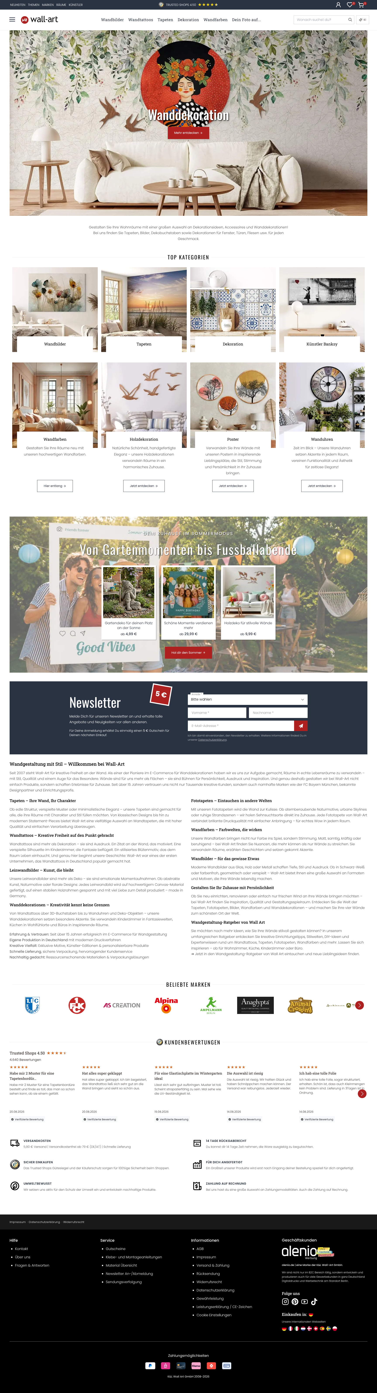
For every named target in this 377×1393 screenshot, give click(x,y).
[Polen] (334, 1328)
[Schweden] (328, 1328)
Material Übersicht (121, 1265)
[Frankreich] (290, 1328)
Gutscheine (115, 1248)
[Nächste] (359, 1005)
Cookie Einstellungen (214, 1315)
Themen (33, 5)
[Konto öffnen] (338, 5)
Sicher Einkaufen (38, 1162)
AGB (200, 1248)
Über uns (22, 1257)
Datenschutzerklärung (212, 740)
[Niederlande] (303, 1328)
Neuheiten (18, 5)
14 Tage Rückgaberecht (226, 1141)
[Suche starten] (350, 19)
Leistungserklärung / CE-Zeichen (224, 1306)
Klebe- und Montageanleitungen (134, 1257)
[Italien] (297, 1328)
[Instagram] (285, 1301)
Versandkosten (37, 1141)
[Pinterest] (294, 1301)
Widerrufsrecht (73, 1222)
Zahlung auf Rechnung (226, 1183)
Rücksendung (208, 1273)
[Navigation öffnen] (12, 19)
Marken (48, 5)
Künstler (76, 5)
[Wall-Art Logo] (39, 20)
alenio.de (288, 1265)
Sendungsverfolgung (124, 1281)
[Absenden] (301, 726)
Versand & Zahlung (213, 1265)
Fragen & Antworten (32, 1265)
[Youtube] (304, 1301)
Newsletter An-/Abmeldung (129, 1273)
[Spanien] (322, 1328)
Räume (61, 5)
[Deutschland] (284, 1328)
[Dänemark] (309, 1328)
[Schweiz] (316, 1328)
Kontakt (21, 1248)
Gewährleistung (210, 1298)
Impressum (18, 1222)
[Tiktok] (314, 1301)
